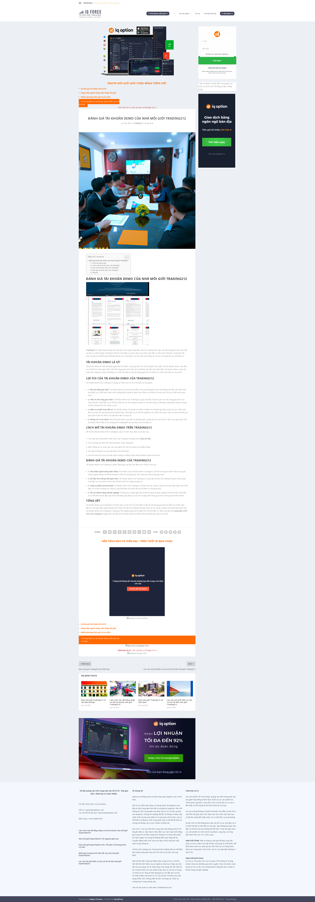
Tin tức (197, 14)
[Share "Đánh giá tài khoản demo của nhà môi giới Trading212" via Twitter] (109, 532)
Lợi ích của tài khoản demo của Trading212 (106, 265)
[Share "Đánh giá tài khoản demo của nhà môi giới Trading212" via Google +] (114, 532)
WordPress (118, 899)
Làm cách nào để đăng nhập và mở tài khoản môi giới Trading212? (122, 702)
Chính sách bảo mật (181, 899)
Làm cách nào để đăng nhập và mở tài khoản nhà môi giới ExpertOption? (103, 831)
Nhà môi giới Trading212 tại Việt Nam (150, 701)
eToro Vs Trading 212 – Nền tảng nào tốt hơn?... (113, 3)
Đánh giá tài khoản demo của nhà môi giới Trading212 (108, 261)
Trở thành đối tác (210, 14)
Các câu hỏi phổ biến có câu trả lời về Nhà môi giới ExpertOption (100, 862)
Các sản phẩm (184, 14)
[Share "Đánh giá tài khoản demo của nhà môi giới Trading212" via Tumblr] (119, 532)
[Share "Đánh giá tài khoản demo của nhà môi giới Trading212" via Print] (149, 532)
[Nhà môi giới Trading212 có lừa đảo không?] (94, 688)
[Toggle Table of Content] (125, 257)
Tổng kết (95, 272)
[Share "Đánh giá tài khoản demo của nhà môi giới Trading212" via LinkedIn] (129, 532)
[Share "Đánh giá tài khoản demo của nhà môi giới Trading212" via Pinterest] (124, 532)
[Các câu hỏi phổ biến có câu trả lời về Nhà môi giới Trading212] (180, 688)
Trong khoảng (230, 899)
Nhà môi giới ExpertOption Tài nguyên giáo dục (99, 839)
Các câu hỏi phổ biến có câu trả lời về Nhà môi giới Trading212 (179, 702)
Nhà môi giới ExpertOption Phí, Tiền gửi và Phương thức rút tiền (102, 846)
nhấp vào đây (145, 438)
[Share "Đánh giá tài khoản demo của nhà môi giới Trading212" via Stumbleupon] (139, 532)
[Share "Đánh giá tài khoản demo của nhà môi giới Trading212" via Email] (144, 532)
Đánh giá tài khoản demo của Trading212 (105, 270)
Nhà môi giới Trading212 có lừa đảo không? (93, 701)
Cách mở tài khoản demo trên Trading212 (105, 268)
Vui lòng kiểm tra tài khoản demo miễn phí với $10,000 (99, 103)
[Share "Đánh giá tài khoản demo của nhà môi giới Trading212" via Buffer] (134, 532)
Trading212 (138, 123)
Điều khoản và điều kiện (201, 899)
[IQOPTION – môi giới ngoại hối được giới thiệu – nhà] (174, 17)
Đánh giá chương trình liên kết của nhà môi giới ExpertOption (99, 854)
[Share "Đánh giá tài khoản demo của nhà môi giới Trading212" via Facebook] (104, 532)
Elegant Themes (95, 899)
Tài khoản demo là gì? (99, 263)
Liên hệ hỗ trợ (218, 899)
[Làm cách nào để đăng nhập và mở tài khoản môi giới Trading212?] (123, 688)
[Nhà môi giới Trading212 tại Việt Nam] (151, 688)
